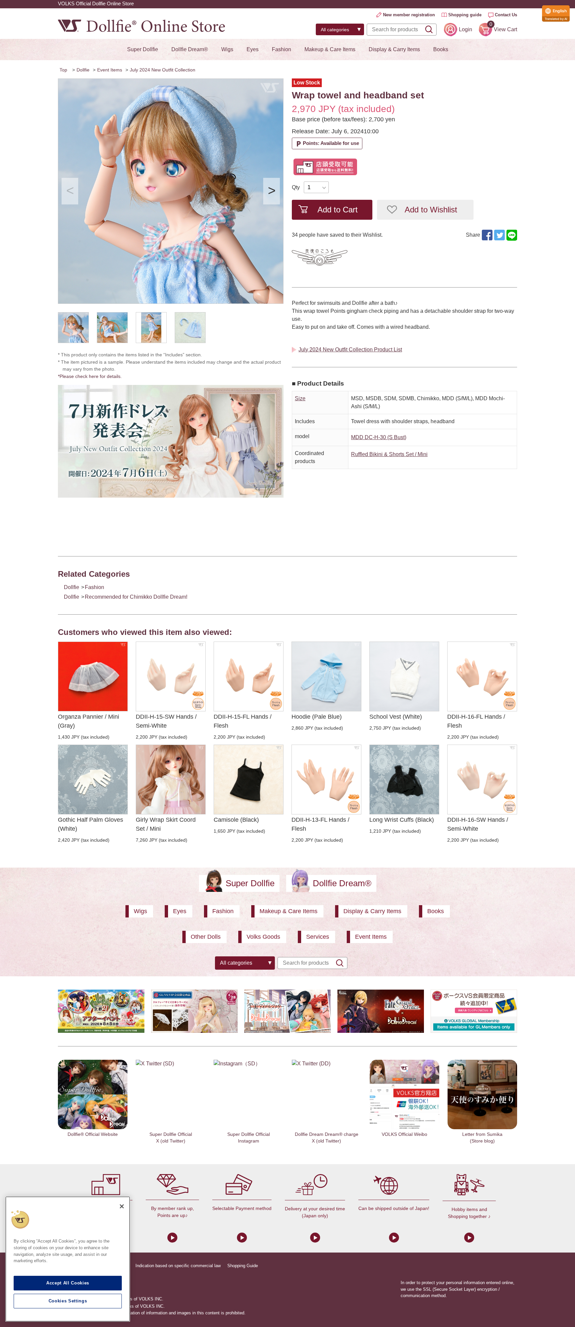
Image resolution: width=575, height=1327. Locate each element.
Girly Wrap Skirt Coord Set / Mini (166, 824)
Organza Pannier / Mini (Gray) (88, 721)
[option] (170, 191)
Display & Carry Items (394, 49)
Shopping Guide (242, 1265)
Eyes (253, 49)
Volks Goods (263, 936)
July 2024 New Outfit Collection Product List (350, 349)
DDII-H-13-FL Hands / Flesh (320, 824)
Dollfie (83, 69)
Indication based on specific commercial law (178, 1265)
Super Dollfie (142, 49)
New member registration (409, 14)
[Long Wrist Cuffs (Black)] (404, 779)
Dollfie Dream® (189, 49)
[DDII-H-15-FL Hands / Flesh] (248, 676)
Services (317, 936)
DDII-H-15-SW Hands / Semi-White (166, 721)
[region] (67, 1259)
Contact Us (506, 14)
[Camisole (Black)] (248, 779)
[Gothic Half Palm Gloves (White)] (92, 779)
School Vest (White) (395, 716)
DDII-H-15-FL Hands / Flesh (243, 721)
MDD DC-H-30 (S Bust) (378, 437)
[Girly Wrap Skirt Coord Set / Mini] (170, 779)
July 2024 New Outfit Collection (162, 69)
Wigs (227, 49)
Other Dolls (206, 936)
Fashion (281, 49)
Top (63, 69)
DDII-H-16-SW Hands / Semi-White (477, 824)
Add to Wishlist (431, 209)
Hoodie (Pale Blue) (316, 716)
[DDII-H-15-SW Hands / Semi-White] (170, 676)
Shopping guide (464, 14)
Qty (296, 187)
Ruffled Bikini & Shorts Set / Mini (389, 454)
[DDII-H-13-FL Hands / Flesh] (326, 779)
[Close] (121, 1206)
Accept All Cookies (67, 1282)
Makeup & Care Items (329, 49)
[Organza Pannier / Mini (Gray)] (92, 676)
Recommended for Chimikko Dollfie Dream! (136, 597)
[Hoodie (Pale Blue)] (326, 676)
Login (465, 29)
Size (300, 398)
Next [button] (271, 191)
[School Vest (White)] (404, 676)
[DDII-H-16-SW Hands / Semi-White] (482, 779)
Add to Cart (337, 209)
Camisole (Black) (236, 819)
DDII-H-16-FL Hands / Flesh (476, 721)
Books (440, 49)
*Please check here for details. (92, 376)
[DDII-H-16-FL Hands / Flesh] (482, 676)
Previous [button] (70, 191)
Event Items (109, 69)
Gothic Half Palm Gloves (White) (90, 824)
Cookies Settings (68, 1300)
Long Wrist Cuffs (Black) (401, 819)
